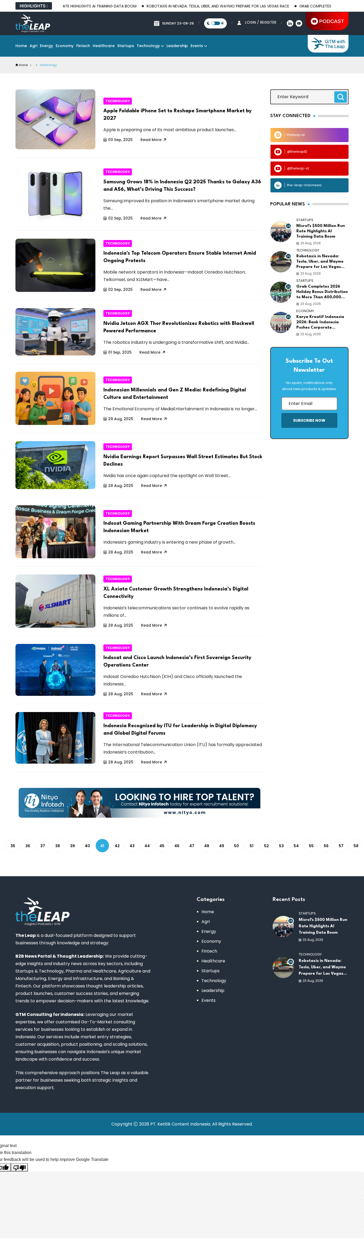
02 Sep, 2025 (120, 218)
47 (191, 846)
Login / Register (260, 22)
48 (206, 846)
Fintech (83, 45)
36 (27, 846)
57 (341, 846)
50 (236, 846)
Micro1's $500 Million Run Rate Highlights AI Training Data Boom (320, 231)
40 (87, 846)
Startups (125, 45)
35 (12, 846)
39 (72, 846)
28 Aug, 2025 (120, 485)
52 (266, 846)
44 (147, 846)
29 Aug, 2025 (120, 418)
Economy (65, 45)
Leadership (177, 45)
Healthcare (104, 45)
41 (102, 846)
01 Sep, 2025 (120, 352)
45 (161, 846)
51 (251, 846)
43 (132, 846)
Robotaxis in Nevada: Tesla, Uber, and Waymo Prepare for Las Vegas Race (188, 6)
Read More (150, 139)
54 (296, 846)
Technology (148, 45)
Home (21, 45)
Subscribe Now (309, 420)
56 (326, 846)
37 (42, 846)
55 (311, 846)
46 (176, 846)
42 (117, 846)
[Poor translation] (19, 1167)
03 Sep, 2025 (120, 139)
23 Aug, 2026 (310, 243)
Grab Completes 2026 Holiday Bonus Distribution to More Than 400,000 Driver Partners (322, 292)
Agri (33, 45)
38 (57, 846)
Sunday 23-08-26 (178, 23)
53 (281, 846)
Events (197, 45)
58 (356, 846)
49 (221, 846)
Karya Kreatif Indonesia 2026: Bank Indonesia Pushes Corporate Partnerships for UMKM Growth (320, 322)
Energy (46, 45)
